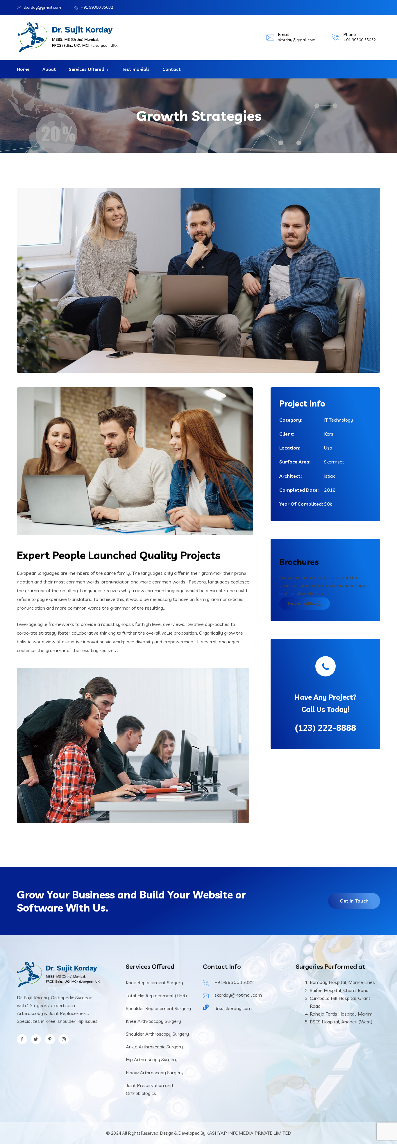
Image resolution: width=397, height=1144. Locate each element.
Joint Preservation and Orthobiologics (149, 1089)
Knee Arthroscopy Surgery (153, 1021)
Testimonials (136, 69)
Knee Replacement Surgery (154, 982)
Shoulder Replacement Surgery (158, 1008)
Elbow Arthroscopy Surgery (154, 1072)
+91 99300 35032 (97, 7)
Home (23, 69)
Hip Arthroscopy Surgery (152, 1059)
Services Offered (86, 69)
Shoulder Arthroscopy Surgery (157, 1034)
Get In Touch (354, 901)
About (49, 69)
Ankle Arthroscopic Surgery (154, 1047)
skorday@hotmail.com (238, 995)
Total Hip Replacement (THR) (156, 995)
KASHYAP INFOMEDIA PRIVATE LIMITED (248, 1133)
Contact (171, 69)
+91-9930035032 (234, 982)
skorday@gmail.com (42, 7)
